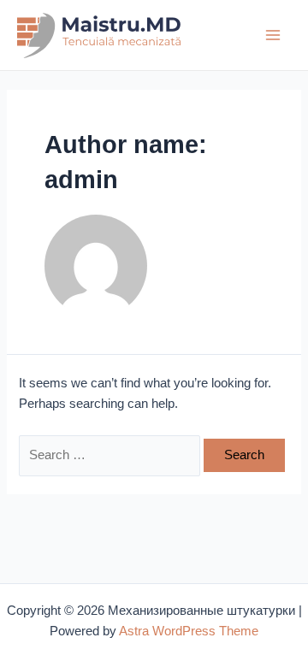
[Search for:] (111, 455)
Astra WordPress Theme (188, 631)
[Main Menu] (273, 35)
